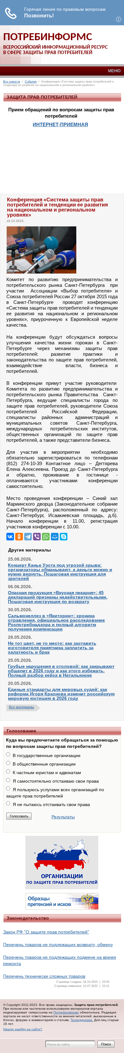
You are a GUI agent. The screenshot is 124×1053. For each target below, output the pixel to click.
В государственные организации (46, 755)
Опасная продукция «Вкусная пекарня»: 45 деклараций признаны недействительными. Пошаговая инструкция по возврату (57, 597)
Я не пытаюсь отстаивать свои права (51, 804)
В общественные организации (44, 764)
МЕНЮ (114, 71)
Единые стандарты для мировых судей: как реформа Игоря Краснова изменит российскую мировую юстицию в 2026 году (61, 694)
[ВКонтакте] (10, 536)
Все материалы (21, 707)
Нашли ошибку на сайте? (22, 1029)
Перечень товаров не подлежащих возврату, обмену (58, 944)
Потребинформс (66, 1012)
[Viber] (37, 536)
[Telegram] (28, 536)
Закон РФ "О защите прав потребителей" (46, 931)
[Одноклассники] (19, 536)
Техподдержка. (82, 1020)
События (31, 81)
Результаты (63, 816)
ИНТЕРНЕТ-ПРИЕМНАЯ (60, 124)
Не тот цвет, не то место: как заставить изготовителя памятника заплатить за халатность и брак (52, 648)
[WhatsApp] (46, 536)
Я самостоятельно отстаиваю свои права (56, 781)
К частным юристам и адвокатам (47, 772)
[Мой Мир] (55, 536)
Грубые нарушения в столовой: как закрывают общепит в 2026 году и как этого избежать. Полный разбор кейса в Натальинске (61, 671)
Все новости (11, 81)
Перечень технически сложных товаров (44, 976)
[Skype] (63, 536)
